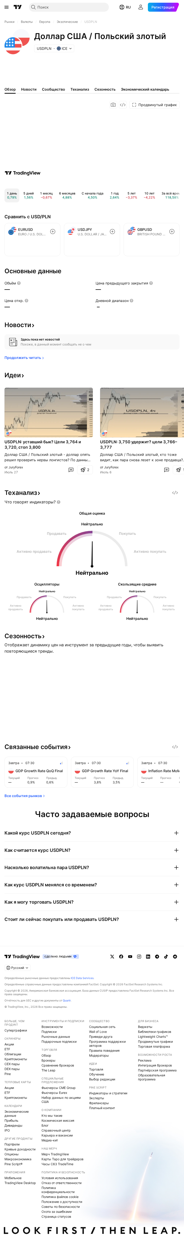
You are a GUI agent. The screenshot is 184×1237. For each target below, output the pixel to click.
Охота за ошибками (57, 1211)
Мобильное (13, 1178)
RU (128, 7)
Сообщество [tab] (53, 89)
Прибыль (11, 1120)
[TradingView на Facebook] (121, 956)
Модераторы (99, 1055)
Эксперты (96, 1098)
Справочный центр (56, 1130)
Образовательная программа (151, 1077)
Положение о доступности (62, 1202)
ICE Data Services (82, 978)
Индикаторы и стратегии (108, 1093)
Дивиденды (13, 1125)
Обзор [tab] (10, 89)
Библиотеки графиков (154, 1032)
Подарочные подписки (59, 1041)
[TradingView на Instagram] (139, 956)
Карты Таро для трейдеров (62, 1159)
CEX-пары (12, 1064)
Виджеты (145, 1027)
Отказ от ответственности (61, 1183)
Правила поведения (104, 1050)
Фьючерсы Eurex (54, 1093)
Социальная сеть (102, 1027)
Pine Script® (13, 1164)
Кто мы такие (52, 1115)
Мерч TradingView (55, 1154)
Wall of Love (98, 1032)
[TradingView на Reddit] (175, 956)
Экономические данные (16, 1113)
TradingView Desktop (20, 1183)
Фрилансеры (99, 1103)
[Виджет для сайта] (123, 105)
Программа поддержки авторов (107, 1043)
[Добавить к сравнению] (53, 231)
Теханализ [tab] (79, 89)
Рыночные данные (56, 1036)
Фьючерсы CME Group (59, 1088)
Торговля (96, 1069)
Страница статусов (56, 1216)
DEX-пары (12, 1069)
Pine (7, 1074)
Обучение (96, 1074)
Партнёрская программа (157, 1070)
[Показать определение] (19, 283)
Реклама (144, 1060)
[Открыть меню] (6, 7)
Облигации (12, 1054)
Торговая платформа (154, 1046)
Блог (45, 1125)
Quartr (67, 1000)
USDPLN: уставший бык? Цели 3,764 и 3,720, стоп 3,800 (42, 444)
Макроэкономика (17, 1159)
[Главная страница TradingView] (18, 7)
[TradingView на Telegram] (157, 956)
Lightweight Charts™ (153, 1036)
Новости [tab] (29, 89)
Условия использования (60, 1178)
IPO (7, 1130)
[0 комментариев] (70, 469)
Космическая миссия (58, 1120)
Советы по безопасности (61, 1207)
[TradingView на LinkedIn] (148, 956)
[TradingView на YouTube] (130, 956)
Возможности (52, 1027)
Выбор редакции (102, 1079)
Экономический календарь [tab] (145, 89)
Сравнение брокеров (58, 1065)
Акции (9, 1044)
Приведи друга (100, 1036)
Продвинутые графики (155, 1041)
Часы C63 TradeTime (57, 1164)
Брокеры (48, 1060)
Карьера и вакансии (57, 1135)
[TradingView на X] (112, 956)
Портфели (12, 1144)
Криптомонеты (15, 1059)
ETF (7, 1049)
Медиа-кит (50, 1140)
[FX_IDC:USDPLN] (9, 433)
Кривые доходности (19, 1149)
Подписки (49, 1032)
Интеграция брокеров (155, 1065)
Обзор (46, 1055)
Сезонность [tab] (105, 89)
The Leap (48, 1070)
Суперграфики (15, 1030)
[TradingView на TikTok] (166, 956)
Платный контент (102, 1108)
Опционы (11, 1154)
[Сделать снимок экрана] (113, 105)
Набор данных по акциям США (61, 1100)
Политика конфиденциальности (58, 1190)
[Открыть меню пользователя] (140, 7)
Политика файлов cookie (60, 1197)
